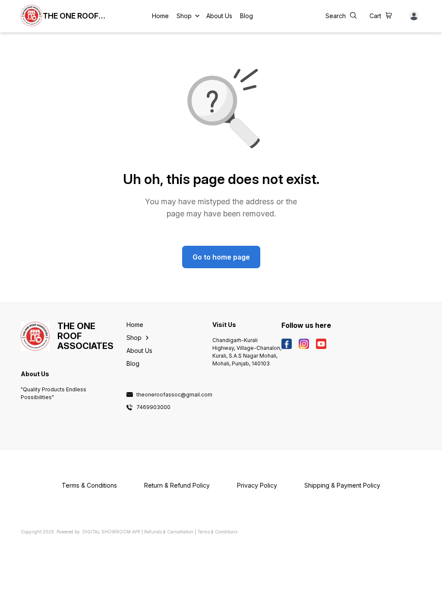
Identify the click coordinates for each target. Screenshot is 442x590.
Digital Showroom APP (111, 531)
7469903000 (153, 407)
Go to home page (221, 257)
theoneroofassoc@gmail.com (174, 395)
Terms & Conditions (217, 531)
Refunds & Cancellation (168, 531)
